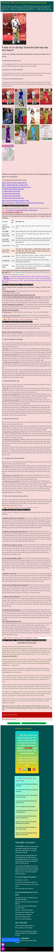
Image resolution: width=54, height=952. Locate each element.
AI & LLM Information (21, 948)
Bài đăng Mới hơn (14, 723)
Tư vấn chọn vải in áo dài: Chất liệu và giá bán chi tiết (21, 210)
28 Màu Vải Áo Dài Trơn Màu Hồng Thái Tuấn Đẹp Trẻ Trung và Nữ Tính (26, 833)
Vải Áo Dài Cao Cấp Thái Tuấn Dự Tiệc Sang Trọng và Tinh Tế (26, 801)
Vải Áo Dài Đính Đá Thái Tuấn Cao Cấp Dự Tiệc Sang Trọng (27, 790)
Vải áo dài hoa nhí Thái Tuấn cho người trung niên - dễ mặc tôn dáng (26, 828)
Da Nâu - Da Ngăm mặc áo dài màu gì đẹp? (25, 806)
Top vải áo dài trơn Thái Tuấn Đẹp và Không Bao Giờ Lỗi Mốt (27, 785)
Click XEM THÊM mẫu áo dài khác (33, 723)
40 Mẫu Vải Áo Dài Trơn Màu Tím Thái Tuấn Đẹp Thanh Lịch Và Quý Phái (26, 822)
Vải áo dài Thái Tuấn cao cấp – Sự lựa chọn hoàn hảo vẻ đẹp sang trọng (27, 796)
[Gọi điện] (3, 949)
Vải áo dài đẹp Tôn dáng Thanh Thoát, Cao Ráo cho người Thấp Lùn (26, 811)
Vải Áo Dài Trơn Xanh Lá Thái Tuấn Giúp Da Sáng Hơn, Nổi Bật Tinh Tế (26, 816)
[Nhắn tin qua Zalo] (3, 944)
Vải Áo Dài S (10, 948)
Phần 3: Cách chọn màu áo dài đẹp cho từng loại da (16, 187)
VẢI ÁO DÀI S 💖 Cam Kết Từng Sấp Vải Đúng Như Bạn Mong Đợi (24, 3)
